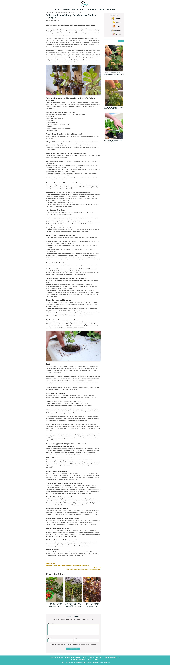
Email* (76, 638)
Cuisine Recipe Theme (70, 662)
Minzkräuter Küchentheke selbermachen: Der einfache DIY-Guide (114, 74)
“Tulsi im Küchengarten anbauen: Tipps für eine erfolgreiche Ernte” (92, 604)
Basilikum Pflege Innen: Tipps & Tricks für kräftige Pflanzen (114, 108)
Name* (49, 638)
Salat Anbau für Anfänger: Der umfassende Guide (113, 141)
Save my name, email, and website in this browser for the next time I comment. (74, 644)
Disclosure (89, 662)
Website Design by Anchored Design (101, 662)
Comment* (50, 623)
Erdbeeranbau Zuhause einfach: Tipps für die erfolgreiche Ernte (55, 604)
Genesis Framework (81, 662)
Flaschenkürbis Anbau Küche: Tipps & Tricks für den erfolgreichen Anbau (73, 604)
